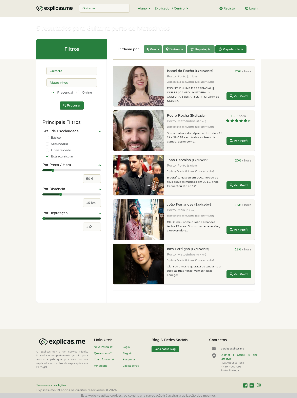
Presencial (65, 93)
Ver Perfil (240, 96)
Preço (154, 49)
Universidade (61, 150)
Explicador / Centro (170, 8)
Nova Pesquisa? (104, 347)
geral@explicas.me (232, 348)
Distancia (176, 49)
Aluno (143, 8)
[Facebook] (245, 385)
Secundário (59, 144)
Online (87, 93)
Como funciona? (104, 359)
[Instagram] (259, 385)
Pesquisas (129, 359)
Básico (56, 138)
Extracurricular (62, 156)
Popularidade (232, 49)
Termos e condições (51, 385)
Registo (229, 8)
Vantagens (100, 365)
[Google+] (252, 385)
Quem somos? (103, 353)
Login (253, 8)
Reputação (202, 49)
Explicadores (131, 365)
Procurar (73, 105)
